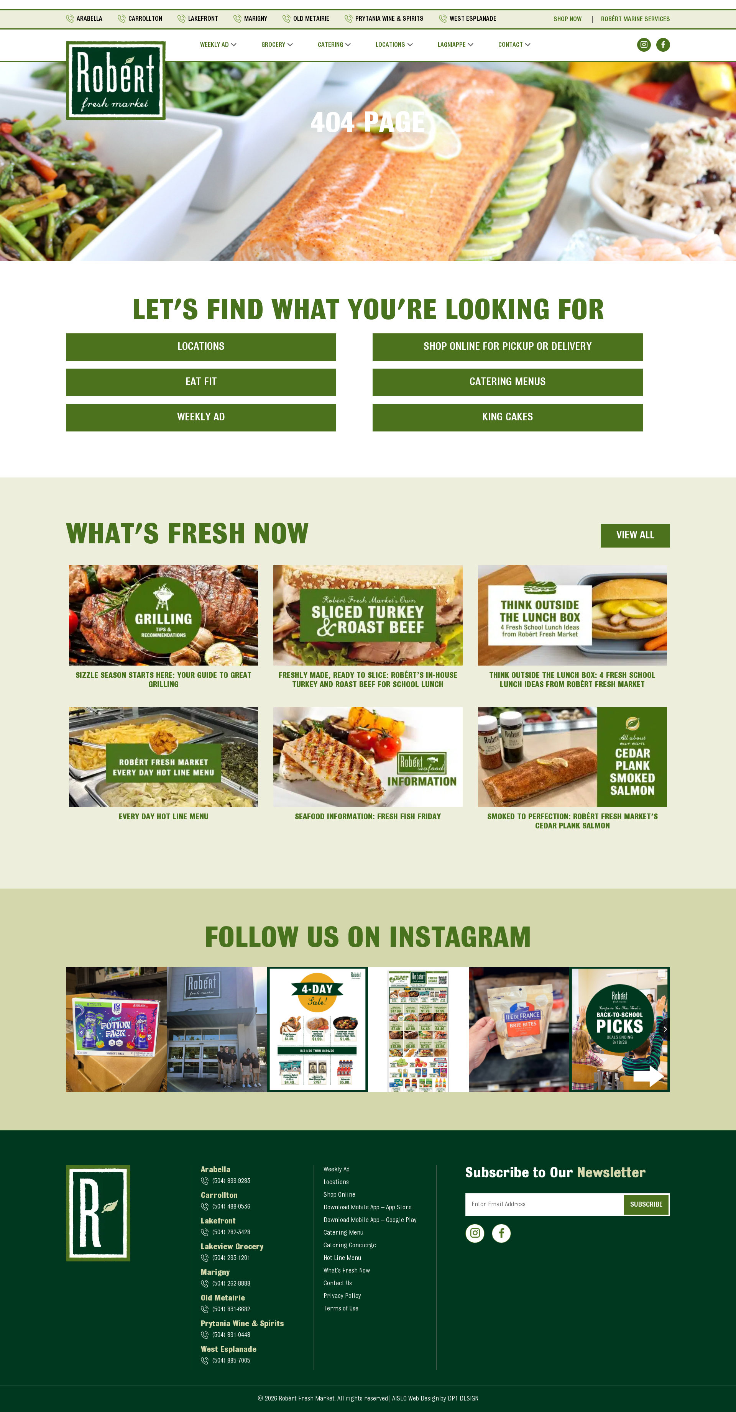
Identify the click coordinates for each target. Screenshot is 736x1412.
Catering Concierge (350, 1245)
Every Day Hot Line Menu (164, 817)
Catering (330, 45)
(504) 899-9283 (231, 1181)
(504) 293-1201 (231, 1258)
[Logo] (116, 80)
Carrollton (145, 19)
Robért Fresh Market (307, 1399)
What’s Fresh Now (347, 1271)
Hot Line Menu (342, 1258)
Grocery (273, 45)
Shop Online (339, 1195)
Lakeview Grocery (232, 1247)
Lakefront (203, 19)
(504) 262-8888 (231, 1284)
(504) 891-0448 (231, 1335)
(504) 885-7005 (231, 1361)
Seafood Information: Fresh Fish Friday (368, 817)
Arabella (89, 19)
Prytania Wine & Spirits (389, 19)
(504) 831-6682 (231, 1309)
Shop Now (568, 19)
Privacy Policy (342, 1296)
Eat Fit (201, 382)
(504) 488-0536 (231, 1207)
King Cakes (507, 417)
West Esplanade (473, 19)
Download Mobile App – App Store (368, 1207)
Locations (390, 45)
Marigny (255, 19)
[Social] (644, 45)
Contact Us (338, 1283)
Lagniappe (452, 45)
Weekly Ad (214, 45)
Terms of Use (341, 1308)
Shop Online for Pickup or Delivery (508, 347)
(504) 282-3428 (231, 1232)
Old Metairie (311, 19)
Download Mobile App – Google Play (370, 1220)
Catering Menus (508, 382)
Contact (510, 45)
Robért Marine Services (635, 19)
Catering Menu (343, 1233)
